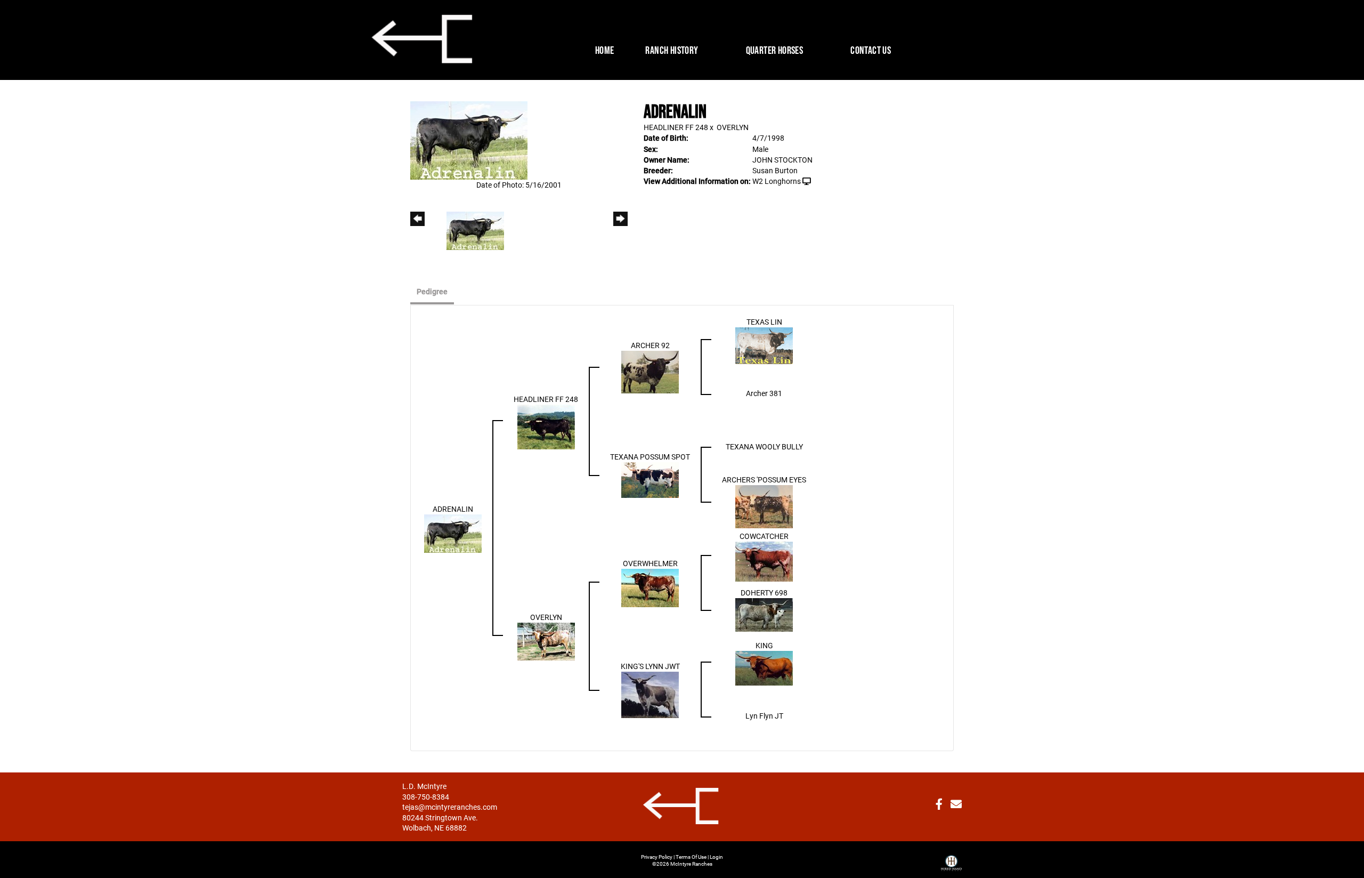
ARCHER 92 (650, 345)
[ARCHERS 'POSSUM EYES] (764, 506)
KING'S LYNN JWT (650, 666)
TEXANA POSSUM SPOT (650, 457)
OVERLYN (733, 127)
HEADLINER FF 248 (676, 127)
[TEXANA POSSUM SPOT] (650, 479)
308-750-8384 (425, 797)
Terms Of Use (691, 856)
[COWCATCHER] (764, 560)
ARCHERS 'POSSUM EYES (764, 479)
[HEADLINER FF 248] (546, 426)
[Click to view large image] (468, 139)
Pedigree (432, 291)
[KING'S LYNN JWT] (650, 694)
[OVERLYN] (546, 640)
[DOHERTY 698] (764, 614)
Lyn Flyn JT (764, 716)
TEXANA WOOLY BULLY (764, 446)
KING (764, 645)
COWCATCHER (764, 536)
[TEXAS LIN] (764, 345)
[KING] (764, 667)
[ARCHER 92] (650, 371)
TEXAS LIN (764, 322)
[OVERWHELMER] (650, 587)
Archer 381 (764, 393)
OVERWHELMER (650, 563)
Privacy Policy (656, 856)
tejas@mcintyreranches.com (449, 807)
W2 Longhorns (776, 181)
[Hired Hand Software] (951, 859)
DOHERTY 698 (764, 592)
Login (716, 856)
